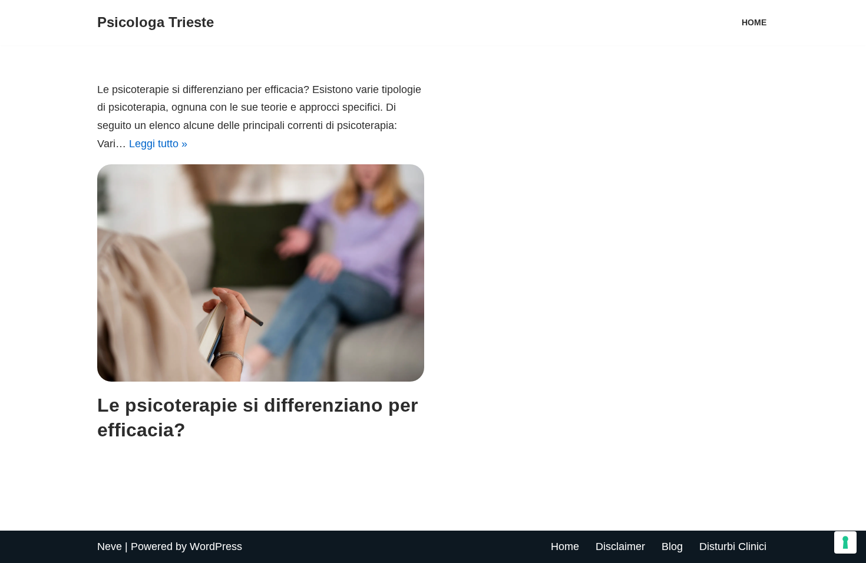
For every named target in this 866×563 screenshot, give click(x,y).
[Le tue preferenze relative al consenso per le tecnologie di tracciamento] (845, 542)
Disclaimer (620, 546)
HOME (754, 22)
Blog (672, 546)
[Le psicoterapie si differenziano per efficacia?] (260, 273)
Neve (109, 546)
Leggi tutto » (158, 144)
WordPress (216, 546)
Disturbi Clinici (732, 546)
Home (565, 546)
